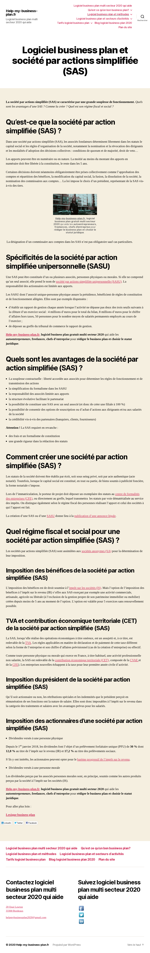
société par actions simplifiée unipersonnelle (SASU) (89, 282)
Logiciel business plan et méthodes (108, 14)
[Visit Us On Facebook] (111, 908)
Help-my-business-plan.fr (22, 12)
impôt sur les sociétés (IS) (85, 588)
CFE (15, 665)
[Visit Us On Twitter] (111, 915)
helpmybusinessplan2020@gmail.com (26, 917)
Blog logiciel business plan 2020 (113, 22)
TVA (28, 643)
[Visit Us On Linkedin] (111, 921)
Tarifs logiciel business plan (73, 22)
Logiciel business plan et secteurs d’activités (102, 18)
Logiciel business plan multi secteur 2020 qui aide (103, 5)
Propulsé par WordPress (67, 944)
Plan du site (125, 27)
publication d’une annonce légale (95, 516)
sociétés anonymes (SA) (96, 551)
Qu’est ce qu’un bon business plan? (108, 10)
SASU (51, 516)
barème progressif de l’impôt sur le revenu (103, 759)
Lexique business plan (20, 815)
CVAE (134, 660)
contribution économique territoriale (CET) (82, 660)
